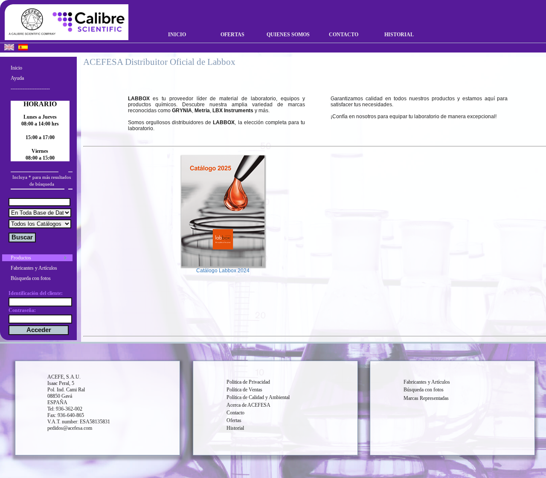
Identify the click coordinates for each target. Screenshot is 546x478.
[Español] (23, 48)
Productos (21, 258)
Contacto (343, 35)
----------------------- (30, 88)
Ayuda (17, 78)
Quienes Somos (288, 35)
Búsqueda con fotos (31, 278)
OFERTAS (232, 35)
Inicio (177, 35)
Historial (399, 35)
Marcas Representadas (426, 398)
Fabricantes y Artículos (34, 268)
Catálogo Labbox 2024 (223, 271)
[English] (9, 48)
